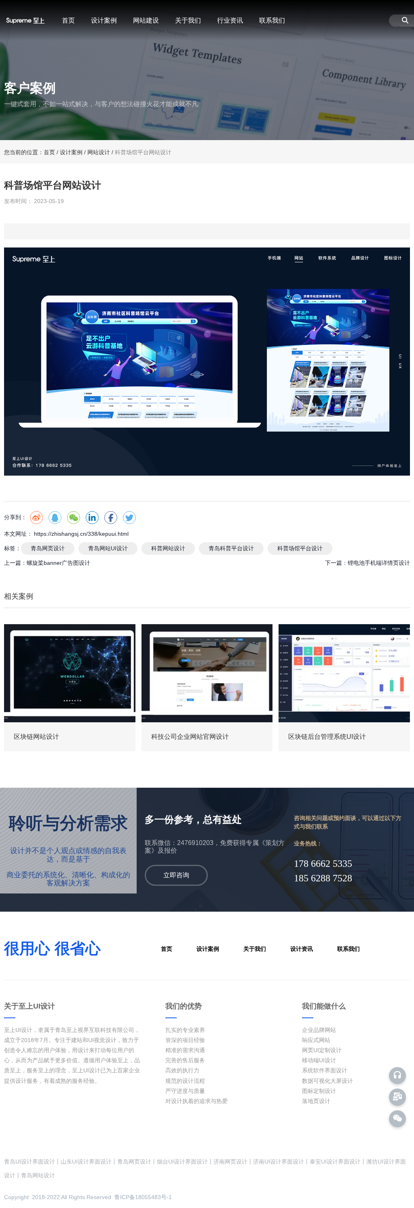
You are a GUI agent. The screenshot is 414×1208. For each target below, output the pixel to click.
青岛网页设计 (48, 548)
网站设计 (98, 152)
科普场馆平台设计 (300, 548)
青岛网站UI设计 (108, 548)
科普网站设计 (168, 548)
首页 (68, 20)
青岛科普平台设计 (231, 548)
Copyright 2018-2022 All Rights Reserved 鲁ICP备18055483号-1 (88, 1197)
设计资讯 (301, 949)
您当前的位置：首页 (30, 152)
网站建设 (146, 20)
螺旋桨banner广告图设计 (58, 563)
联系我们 (272, 20)
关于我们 (188, 20)
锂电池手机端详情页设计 (379, 563)
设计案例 (104, 20)
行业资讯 (230, 20)
